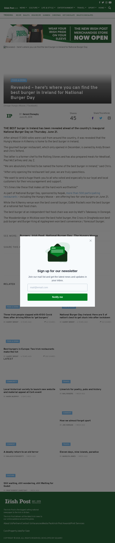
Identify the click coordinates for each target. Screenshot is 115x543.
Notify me (57, 297)
